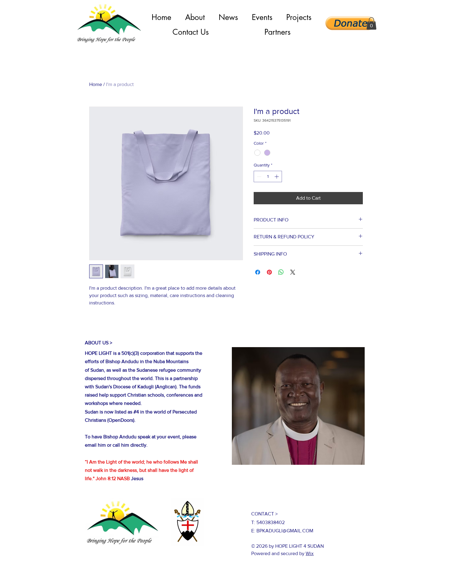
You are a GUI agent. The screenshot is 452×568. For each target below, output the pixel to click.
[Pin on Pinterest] (269, 272)
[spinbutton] (267, 176)
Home (95, 84)
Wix (310, 553)
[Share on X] (292, 272)
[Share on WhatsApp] (281, 272)
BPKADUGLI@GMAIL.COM (284, 530)
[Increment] (277, 176)
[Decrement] (258, 176)
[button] (371, 23)
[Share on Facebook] (257, 272)
